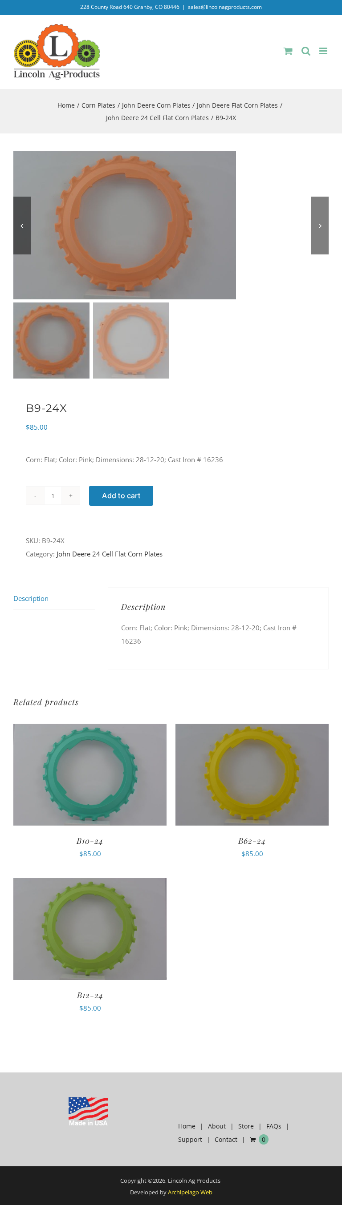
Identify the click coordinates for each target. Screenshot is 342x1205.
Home (186, 1126)
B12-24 (90, 995)
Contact (226, 1139)
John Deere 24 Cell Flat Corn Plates (110, 553)
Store (246, 1126)
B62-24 (252, 840)
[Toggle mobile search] (305, 51)
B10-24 (90, 840)
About (217, 1126)
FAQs (273, 1126)
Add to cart (121, 495)
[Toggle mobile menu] (324, 51)
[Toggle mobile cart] (288, 51)
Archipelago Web (190, 1192)
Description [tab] (31, 598)
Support (190, 1139)
